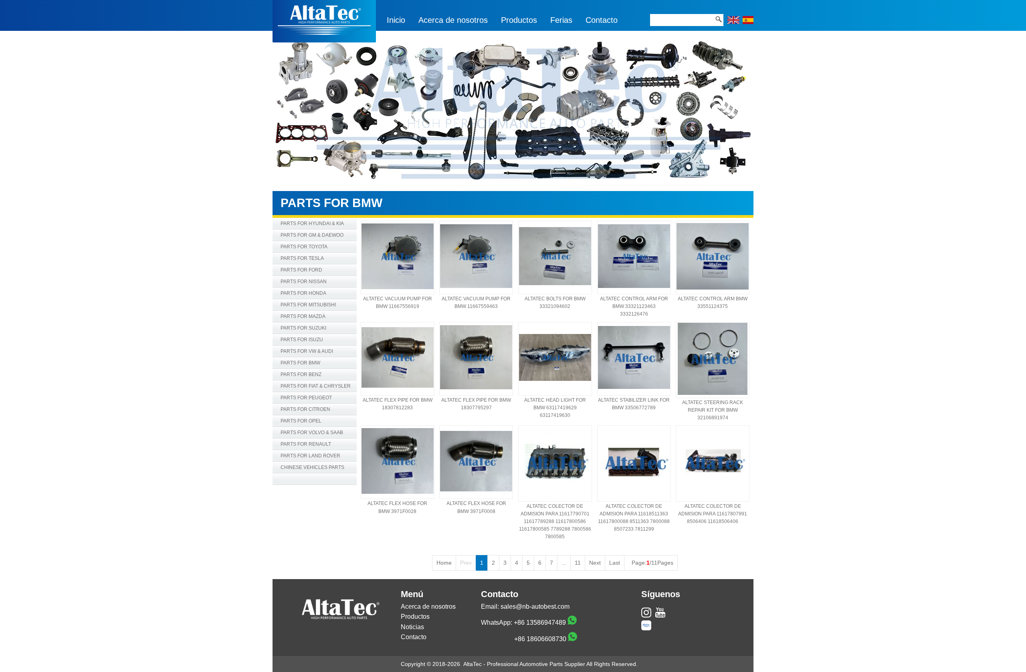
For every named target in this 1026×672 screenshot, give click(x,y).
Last (614, 562)
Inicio (396, 20)
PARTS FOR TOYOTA (304, 246)
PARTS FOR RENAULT (306, 444)
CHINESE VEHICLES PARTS (312, 467)
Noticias (412, 627)
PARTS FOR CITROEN (305, 409)
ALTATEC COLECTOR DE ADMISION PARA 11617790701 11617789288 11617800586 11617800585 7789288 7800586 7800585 (555, 521)
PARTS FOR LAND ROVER (310, 456)
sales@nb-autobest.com (535, 606)
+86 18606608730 (540, 639)
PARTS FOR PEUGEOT (306, 397)
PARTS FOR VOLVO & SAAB (312, 432)
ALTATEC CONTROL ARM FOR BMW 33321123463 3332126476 (634, 306)
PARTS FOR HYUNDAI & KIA (312, 223)
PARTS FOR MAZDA (303, 316)
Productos (519, 20)
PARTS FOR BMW (300, 363)
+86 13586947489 (540, 622)
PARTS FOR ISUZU (302, 339)
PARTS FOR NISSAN (304, 281)
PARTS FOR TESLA (302, 258)
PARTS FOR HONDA (303, 293)
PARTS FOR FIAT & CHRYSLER (316, 386)
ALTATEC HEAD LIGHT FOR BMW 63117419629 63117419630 (555, 407)
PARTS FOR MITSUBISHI (308, 305)
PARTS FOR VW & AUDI (307, 351)
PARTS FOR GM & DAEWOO (312, 235)
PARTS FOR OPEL (301, 421)
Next (595, 562)
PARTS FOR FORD (301, 270)
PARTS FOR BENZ (301, 374)
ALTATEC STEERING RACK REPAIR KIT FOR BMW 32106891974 (712, 410)
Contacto (602, 20)
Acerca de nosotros (453, 20)
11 (578, 562)
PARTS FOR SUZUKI (303, 328)
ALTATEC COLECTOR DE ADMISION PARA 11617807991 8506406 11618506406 (712, 513)
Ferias (561, 20)
